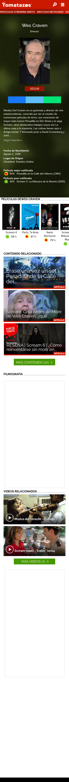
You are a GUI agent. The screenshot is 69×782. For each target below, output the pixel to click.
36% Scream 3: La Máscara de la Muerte (37, 181)
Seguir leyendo (12, 140)
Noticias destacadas (51, 11)
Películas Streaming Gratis (18, 11)
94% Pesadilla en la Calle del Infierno (35, 173)
